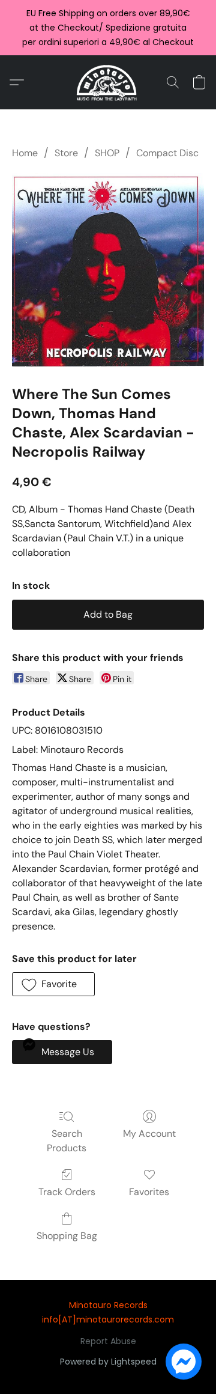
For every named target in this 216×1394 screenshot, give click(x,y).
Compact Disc (167, 153)
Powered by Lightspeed (108, 1362)
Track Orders (66, 1192)
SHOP (107, 153)
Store (66, 153)
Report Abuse (108, 1341)
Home (25, 153)
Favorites (149, 1192)
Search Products (66, 1140)
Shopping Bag (67, 1235)
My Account (149, 1133)
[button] (108, 82)
